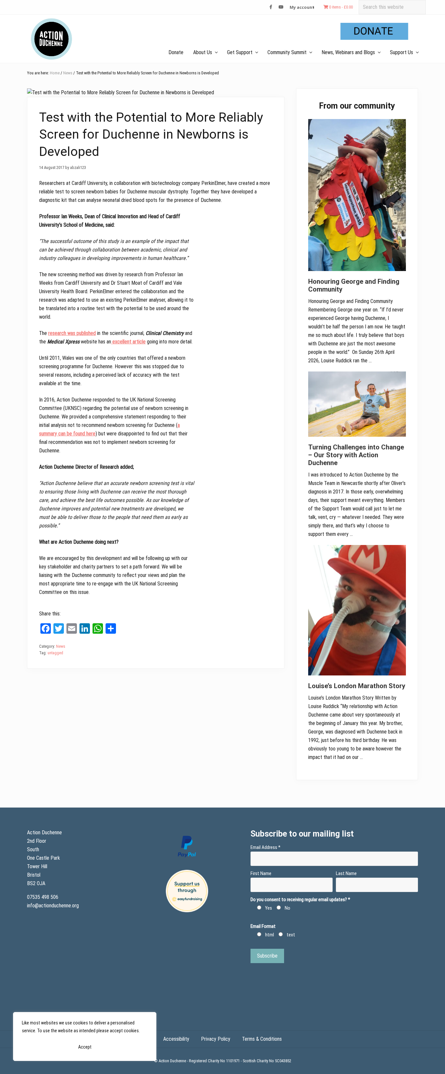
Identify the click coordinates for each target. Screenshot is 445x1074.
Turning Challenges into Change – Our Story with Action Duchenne (356, 455)
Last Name (346, 873)
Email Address (265, 847)
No (287, 908)
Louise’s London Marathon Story (356, 686)
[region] (84, 1036)
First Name (261, 873)
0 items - (340, 7)
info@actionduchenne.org (53, 905)
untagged (55, 652)
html (269, 935)
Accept (85, 1047)
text (291, 935)
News (60, 646)
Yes (268, 908)
